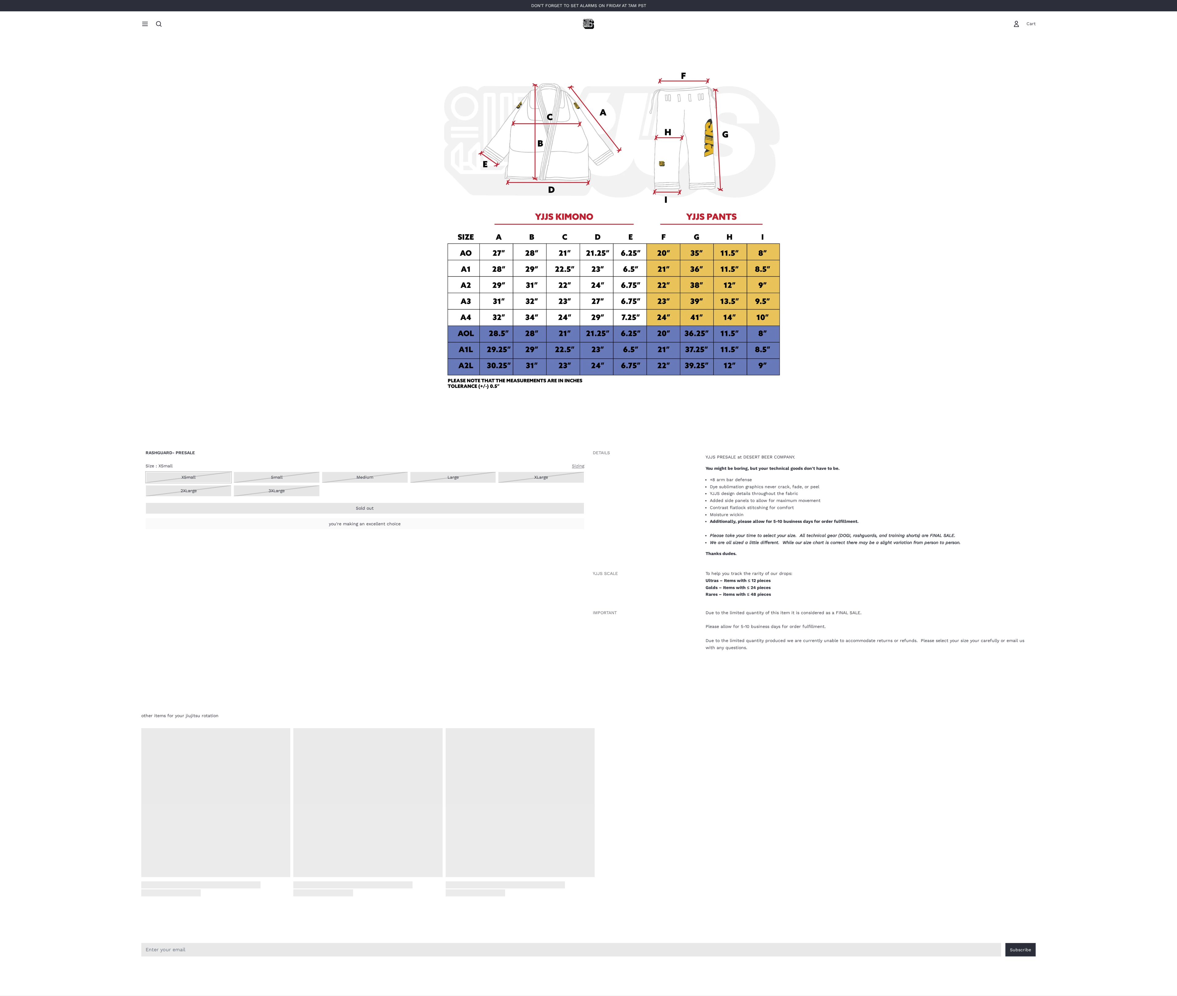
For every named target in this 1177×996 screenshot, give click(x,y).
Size (159, 465)
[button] (365, 508)
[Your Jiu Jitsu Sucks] (588, 24)
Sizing (578, 465)
